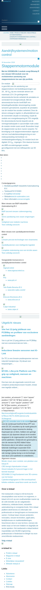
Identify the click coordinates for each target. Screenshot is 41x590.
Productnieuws (9, 12)
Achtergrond (8, 15)
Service (5, 29)
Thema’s (5, 22)
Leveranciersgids (9, 25)
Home (4, 8)
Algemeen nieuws (9, 18)
